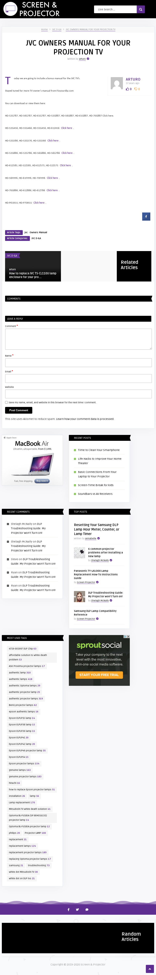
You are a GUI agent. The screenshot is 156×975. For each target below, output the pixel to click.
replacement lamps (22, 846)
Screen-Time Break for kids (96, 485)
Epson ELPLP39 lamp (22, 731)
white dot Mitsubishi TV (23, 872)
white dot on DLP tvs (22, 878)
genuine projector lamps (25, 776)
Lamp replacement (22, 802)
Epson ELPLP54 (18, 757)
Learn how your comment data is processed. (85, 419)
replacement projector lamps (28, 852)
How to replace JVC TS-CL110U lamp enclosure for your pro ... (32, 275)
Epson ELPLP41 (18, 737)
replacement (18, 839)
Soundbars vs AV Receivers (95, 494)
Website (9, 387)
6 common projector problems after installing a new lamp (105, 552)
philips (14, 833)
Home (44, 29)
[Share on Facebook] (146, 219)
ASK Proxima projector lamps (27, 666)
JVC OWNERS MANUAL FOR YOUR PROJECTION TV (90, 29)
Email (9, 371)
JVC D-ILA (56, 29)
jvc (26, 232)
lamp (34, 796)
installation (17, 796)
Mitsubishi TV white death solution (30, 809)
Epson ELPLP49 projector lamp (27, 750)
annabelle (90, 538)
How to (8, 927)
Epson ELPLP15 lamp (22, 718)
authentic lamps (20, 679)
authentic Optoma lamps (24, 685)
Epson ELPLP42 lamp (22, 744)
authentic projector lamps (26, 698)
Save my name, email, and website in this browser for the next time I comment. (52, 402)
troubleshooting (39, 865)
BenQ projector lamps (23, 705)
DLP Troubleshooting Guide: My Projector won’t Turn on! (28, 528)
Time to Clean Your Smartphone (99, 450)
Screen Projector (86, 582)
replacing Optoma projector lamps (30, 859)
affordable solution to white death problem (28, 657)
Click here (66, 128)
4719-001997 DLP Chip (22, 648)
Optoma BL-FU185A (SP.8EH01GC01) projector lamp (28, 818)
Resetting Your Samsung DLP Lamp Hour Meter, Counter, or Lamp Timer (96, 529)
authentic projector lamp (24, 692)
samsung (16, 865)
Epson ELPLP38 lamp (22, 724)
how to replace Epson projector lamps (32, 789)
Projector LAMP (35, 833)
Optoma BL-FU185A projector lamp (29, 826)
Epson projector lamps (24, 763)
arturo (82, 58)
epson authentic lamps (23, 711)
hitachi (14, 783)
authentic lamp (20, 672)
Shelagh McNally (100, 560)
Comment (11, 326)
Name (9, 355)
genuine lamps (20, 770)
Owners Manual (38, 232)
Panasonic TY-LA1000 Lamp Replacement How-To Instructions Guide (96, 574)
